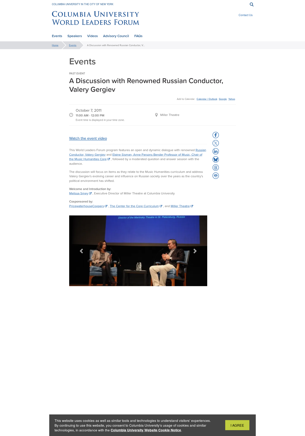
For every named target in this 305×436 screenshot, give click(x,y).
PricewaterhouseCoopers (86, 206)
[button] (82, 251)
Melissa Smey (78, 193)
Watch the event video (88, 138)
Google (223, 99)
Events (72, 45)
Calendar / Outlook (207, 99)
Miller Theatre (180, 206)
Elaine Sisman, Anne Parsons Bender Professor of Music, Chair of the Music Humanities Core (135, 156)
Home (55, 45)
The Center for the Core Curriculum (134, 206)
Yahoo (231, 99)
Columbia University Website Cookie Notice (146, 430)
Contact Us (246, 15)
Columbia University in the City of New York (82, 4)
